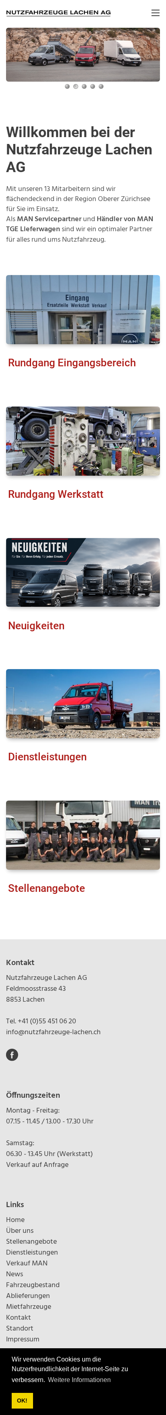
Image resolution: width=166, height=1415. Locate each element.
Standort (19, 1329)
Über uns (19, 1231)
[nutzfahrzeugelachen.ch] (58, 12)
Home (15, 1220)
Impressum (22, 1339)
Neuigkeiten (36, 626)
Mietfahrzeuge (28, 1307)
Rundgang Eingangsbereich (72, 363)
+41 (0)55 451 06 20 (47, 1021)
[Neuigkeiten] (83, 572)
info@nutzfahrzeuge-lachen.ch (53, 1032)
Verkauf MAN (27, 1263)
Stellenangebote (46, 888)
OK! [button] (22, 1400)
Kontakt (18, 1318)
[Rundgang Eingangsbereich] (83, 309)
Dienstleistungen (47, 757)
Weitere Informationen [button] (79, 1379)
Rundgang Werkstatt (56, 494)
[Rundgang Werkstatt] (83, 441)
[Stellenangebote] (83, 835)
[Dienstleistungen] (83, 703)
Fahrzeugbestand (33, 1285)
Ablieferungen (28, 1296)
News (14, 1274)
